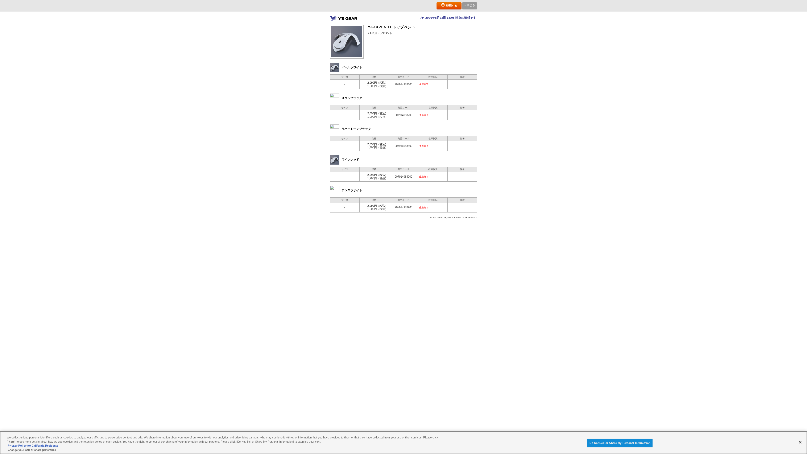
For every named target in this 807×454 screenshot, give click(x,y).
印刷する (451, 5)
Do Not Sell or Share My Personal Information (619, 443)
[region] (403, 442)
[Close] (800, 442)
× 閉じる (469, 5)
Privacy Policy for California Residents (33, 445)
